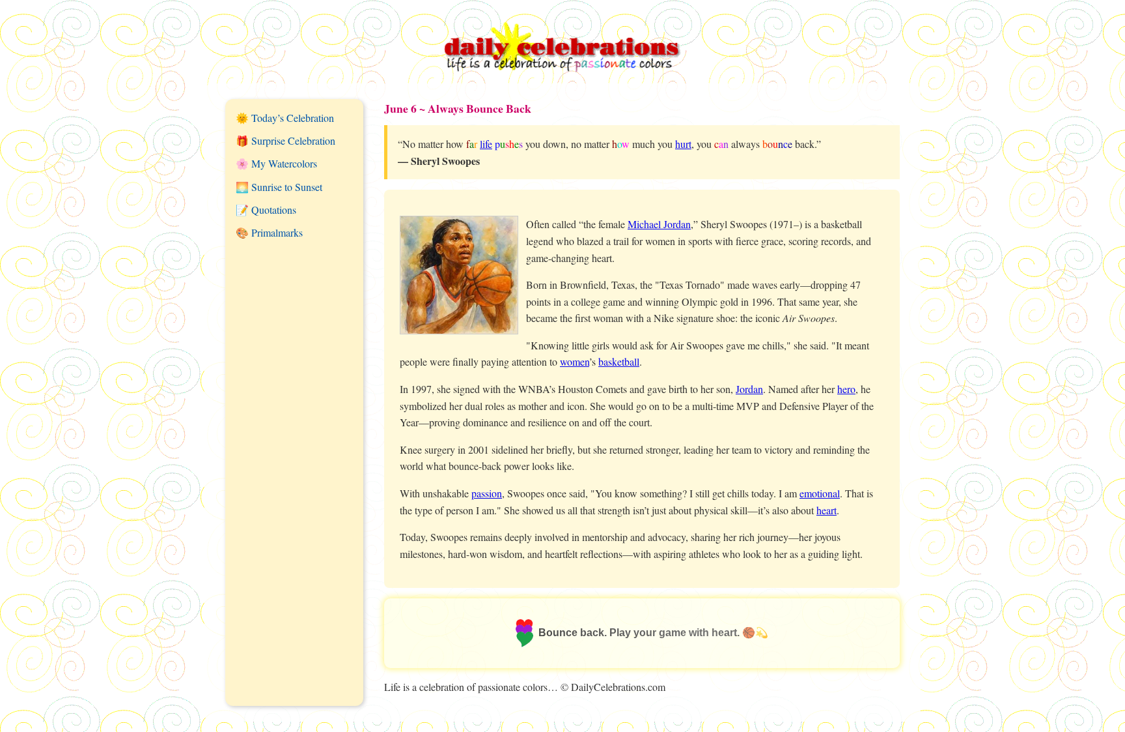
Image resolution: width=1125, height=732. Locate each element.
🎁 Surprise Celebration (285, 140)
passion (486, 493)
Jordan (749, 389)
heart (826, 510)
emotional (819, 493)
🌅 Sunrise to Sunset (279, 187)
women (574, 361)
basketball (618, 361)
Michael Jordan (659, 224)
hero (846, 389)
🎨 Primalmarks (269, 232)
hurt (683, 144)
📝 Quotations (266, 209)
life (486, 144)
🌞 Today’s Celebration (285, 117)
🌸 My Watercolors (276, 163)
